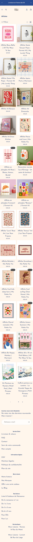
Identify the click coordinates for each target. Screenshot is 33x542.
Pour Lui (4, 519)
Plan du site (5, 468)
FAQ (3, 438)
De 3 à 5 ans (6, 507)
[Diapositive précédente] (2, 3)
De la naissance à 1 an (9, 500)
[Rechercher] (6, 10)
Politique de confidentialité (11, 465)
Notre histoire (6, 477)
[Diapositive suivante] (31, 3)
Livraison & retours (8, 434)
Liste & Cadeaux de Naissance (12, 496)
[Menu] (2, 9)
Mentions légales (7, 461)
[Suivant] (23, 402)
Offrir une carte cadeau (10, 484)
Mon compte (6, 449)
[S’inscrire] (29, 422)
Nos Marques (6, 480)
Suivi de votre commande (10, 445)
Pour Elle (4, 515)
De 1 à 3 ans (6, 504)
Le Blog (4, 488)
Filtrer (5, 22)
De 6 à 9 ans (6, 511)
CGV (3, 457)
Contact (4, 441)
